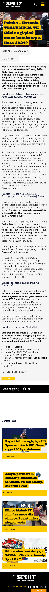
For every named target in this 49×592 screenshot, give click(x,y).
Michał (13, 58)
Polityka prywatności (17, 586)
